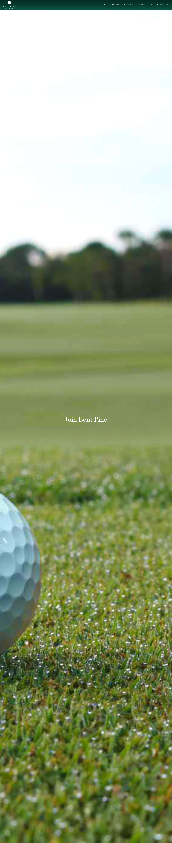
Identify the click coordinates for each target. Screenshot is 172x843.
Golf (105, 5)
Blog (150, 5)
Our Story (129, 5)
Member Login (162, 5)
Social (116, 5)
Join (141, 5)
